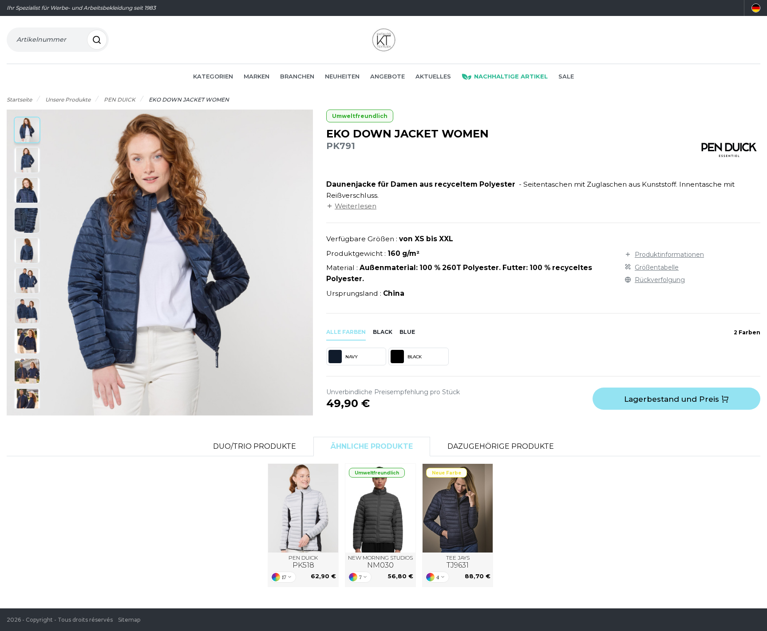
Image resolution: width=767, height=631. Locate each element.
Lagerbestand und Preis (672, 399)
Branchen (297, 76)
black (382, 332)
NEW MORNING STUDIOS (380, 562)
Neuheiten (342, 76)
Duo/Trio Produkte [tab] (254, 446)
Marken (256, 76)
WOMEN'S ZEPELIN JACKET (457, 508)
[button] (27, 130)
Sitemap (129, 619)
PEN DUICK (303, 562)
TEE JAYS (458, 562)
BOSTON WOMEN (303, 508)
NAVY (351, 357)
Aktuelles (433, 76)
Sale (566, 76)
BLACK (414, 357)
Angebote (387, 76)
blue (407, 332)
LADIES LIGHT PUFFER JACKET (380, 508)
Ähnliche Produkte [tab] (372, 446)
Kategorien (213, 76)
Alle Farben (346, 332)
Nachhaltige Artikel (511, 76)
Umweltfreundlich (359, 116)
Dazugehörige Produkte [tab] (500, 446)
